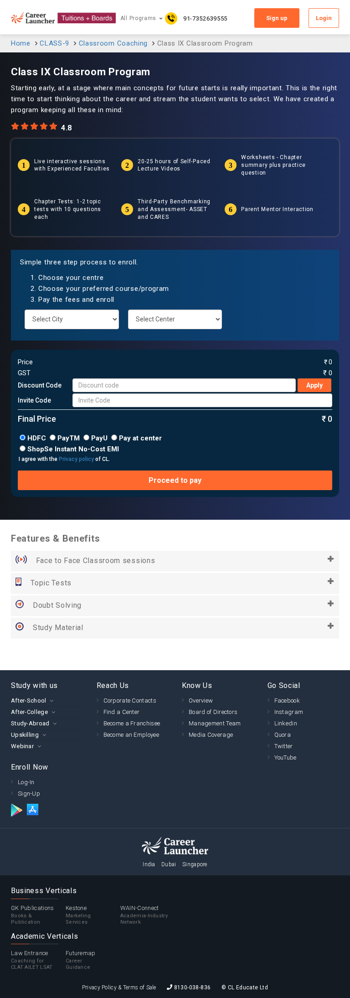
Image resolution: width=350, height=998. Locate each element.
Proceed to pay (175, 480)
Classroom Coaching (113, 43)
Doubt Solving (57, 605)
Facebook (287, 700)
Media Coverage (211, 734)
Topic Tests (51, 583)
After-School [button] (28, 700)
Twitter (283, 746)
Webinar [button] (22, 746)
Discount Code (40, 385)
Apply (314, 385)
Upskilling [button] (25, 734)
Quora (282, 734)
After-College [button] (29, 711)
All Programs (139, 18)
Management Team (215, 723)
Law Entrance (32, 960)
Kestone (78, 915)
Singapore (194, 864)
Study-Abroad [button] (30, 723)
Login (324, 18)
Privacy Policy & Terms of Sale (119, 987)
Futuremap (81, 960)
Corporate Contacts (129, 700)
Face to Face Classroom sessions (95, 560)
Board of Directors (213, 711)
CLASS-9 (54, 43)
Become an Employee (131, 734)
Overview (201, 700)
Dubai (168, 864)
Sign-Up (29, 793)
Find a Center (121, 711)
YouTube (285, 757)
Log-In (26, 782)
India (149, 864)
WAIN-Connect (144, 915)
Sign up (277, 18)
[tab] (47, 700)
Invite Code (34, 400)
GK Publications (32, 915)
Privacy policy (76, 459)
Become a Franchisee (131, 723)
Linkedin (285, 723)
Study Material (58, 627)
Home (21, 43)
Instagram (289, 711)
